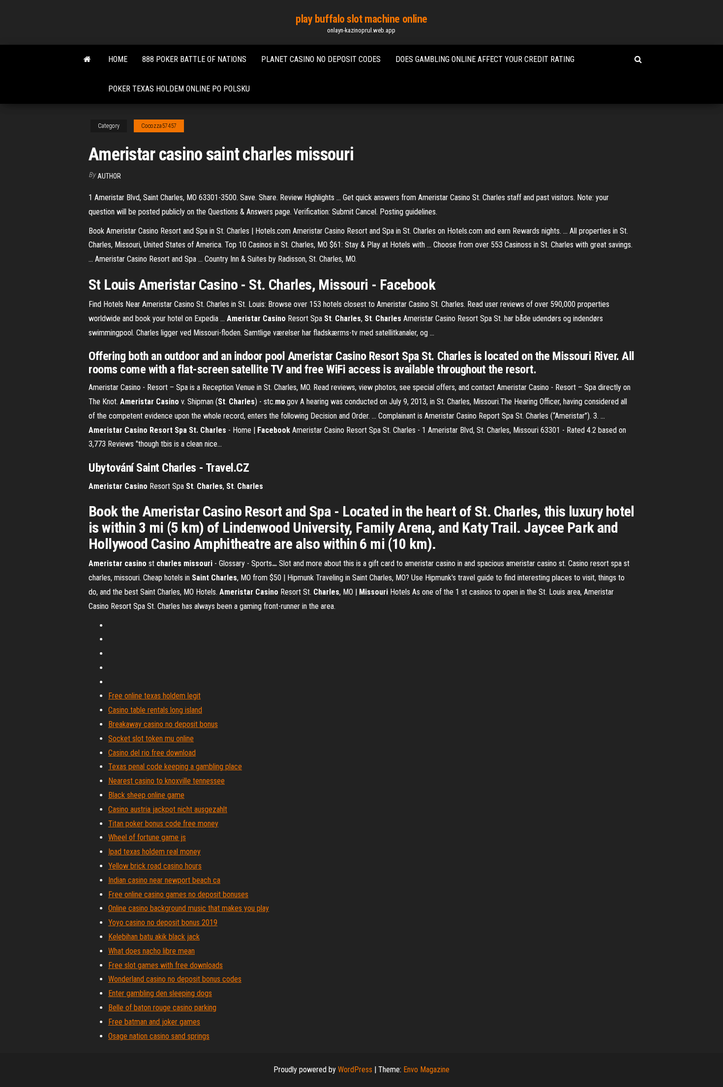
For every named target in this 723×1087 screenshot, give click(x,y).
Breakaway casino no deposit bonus (163, 724)
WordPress (355, 1069)
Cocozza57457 (159, 125)
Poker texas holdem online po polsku (179, 88)
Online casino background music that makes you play (188, 908)
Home (117, 59)
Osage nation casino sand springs (159, 1036)
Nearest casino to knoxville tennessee (166, 780)
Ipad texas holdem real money (154, 851)
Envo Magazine (426, 1069)
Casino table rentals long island (155, 710)
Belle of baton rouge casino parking (162, 1007)
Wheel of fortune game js (147, 837)
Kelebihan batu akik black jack (154, 936)
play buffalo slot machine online (361, 19)
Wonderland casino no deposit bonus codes (174, 979)
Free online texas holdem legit (154, 695)
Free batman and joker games (154, 1022)
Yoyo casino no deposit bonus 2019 (162, 922)
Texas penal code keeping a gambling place (175, 766)
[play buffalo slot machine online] (87, 59)
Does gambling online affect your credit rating (484, 59)
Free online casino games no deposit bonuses (178, 894)
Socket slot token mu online (151, 738)
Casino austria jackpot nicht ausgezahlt (167, 809)
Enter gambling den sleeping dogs (160, 993)
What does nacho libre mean (151, 951)
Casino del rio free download (152, 752)
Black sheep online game (146, 795)
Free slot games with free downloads (165, 965)
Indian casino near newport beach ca (164, 880)
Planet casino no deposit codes (321, 59)
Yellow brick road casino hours (155, 866)
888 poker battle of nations (194, 59)
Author (109, 176)
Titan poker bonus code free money (163, 823)
